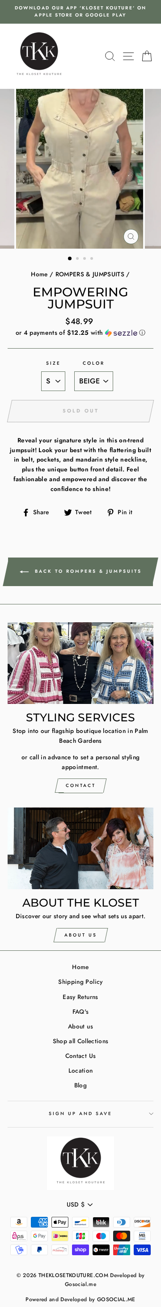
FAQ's (80, 1011)
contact (81, 785)
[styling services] (80, 663)
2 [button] (78, 259)
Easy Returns (80, 996)
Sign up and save (81, 1113)
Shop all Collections (81, 1040)
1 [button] (70, 259)
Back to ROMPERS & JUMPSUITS (87, 571)
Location (80, 1070)
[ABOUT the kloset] (80, 848)
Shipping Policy (80, 981)
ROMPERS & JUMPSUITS (89, 274)
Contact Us (80, 1055)
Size (53, 363)
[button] (80, 332)
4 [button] (92, 259)
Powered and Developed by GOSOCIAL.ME (80, 1299)
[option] (80, 11)
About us (80, 1026)
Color (94, 363)
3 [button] (85, 259)
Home (39, 274)
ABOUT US (80, 935)
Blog (80, 1085)
